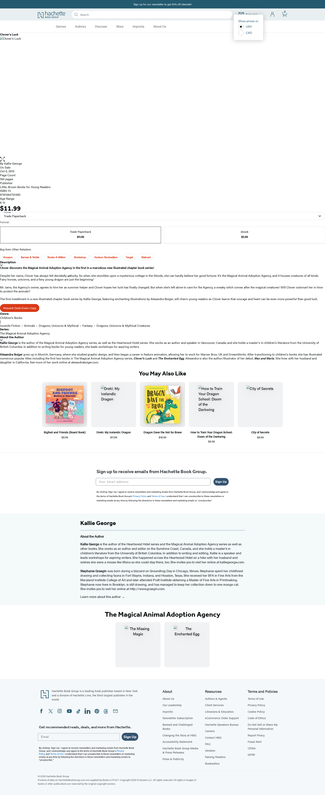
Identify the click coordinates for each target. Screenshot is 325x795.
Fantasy (87, 325)
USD (249, 26)
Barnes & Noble (30, 257)
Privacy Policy (256, 705)
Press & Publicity (173, 759)
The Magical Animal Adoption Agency (25, 333)
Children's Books (11, 317)
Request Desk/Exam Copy (19, 308)
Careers (210, 731)
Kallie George (13, 163)
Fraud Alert (255, 742)
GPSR (251, 754)
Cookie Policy (256, 711)
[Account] (272, 14)
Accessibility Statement (177, 742)
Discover (101, 26)
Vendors (210, 750)
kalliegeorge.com (232, 562)
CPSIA (252, 748)
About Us (159, 26)
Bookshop (80, 257)
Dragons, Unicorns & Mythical (59, 325)
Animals (29, 325)
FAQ (207, 744)
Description (8, 262)
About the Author (12, 337)
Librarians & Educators (219, 711)
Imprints (138, 26)
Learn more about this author (100, 596)
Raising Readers (215, 757)
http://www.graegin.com (147, 588)
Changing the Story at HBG (179, 735)
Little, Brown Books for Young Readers (25, 187)
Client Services (214, 705)
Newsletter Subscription (177, 718)
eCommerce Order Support (222, 718)
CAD (249, 32)
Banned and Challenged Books (177, 726)
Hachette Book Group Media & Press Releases (180, 750)
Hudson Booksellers (106, 257)
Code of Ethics (257, 718)
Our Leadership (172, 705)
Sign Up (221, 481)
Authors (80, 26)
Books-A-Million (56, 257)
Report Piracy (256, 735)
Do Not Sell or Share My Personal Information (263, 726)
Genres (61, 26)
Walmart (146, 257)
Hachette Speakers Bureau (221, 724)
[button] (162, 159)
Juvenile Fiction (10, 325)
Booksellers (212, 763)
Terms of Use (256, 698)
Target (129, 257)
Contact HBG (213, 737)
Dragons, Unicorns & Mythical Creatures (123, 325)
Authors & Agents (216, 698)
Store (120, 26)
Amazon (8, 257)
